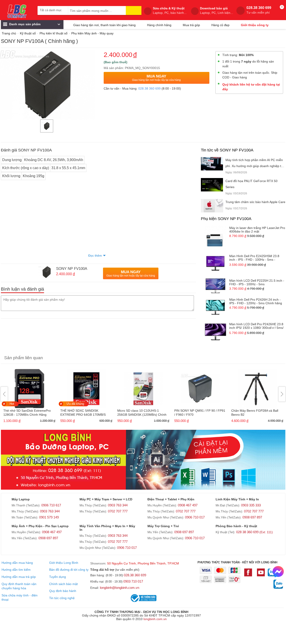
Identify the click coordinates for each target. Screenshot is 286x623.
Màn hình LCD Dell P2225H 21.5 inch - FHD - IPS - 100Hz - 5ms (256, 282)
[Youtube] (261, 574)
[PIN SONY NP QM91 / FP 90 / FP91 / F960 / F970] (200, 387)
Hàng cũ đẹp (220, 25)
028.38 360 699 (258, 10)
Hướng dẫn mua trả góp (19, 577)
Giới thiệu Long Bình (63, 562)
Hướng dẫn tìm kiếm (16, 569)
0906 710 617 (51, 505)
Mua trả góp (191, 25)
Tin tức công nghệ (62, 598)
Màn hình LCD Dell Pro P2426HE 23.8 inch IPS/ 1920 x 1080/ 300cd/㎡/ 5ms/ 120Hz (256, 326)
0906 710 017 (195, 517)
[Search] (133, 10)
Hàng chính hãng (159, 25)
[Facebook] (249, 574)
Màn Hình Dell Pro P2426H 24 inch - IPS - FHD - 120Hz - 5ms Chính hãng (255, 301)
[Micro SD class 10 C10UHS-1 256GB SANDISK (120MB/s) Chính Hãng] (143, 387)
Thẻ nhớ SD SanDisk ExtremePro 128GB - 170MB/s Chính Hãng (27, 412)
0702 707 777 (118, 511)
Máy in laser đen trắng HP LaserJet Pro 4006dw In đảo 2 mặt (257, 229)
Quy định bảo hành (62, 591)
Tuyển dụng (57, 577)
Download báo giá (216, 10)
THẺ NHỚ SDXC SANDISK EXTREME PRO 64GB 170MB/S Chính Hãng (83, 413)
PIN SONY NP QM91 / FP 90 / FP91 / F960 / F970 (199, 412)
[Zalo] (272, 575)
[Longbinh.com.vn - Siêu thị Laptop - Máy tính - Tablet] (17, 11)
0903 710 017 (133, 581)
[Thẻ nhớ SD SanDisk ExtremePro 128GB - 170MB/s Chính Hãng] (29, 387)
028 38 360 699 (254, 532)
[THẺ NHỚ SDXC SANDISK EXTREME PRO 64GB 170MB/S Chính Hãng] (86, 387)
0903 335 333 (251, 505)
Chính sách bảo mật (63, 584)
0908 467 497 (188, 505)
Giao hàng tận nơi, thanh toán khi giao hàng (104, 25)
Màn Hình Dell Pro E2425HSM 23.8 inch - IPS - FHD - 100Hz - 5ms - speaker (254, 258)
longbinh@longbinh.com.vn (119, 587)
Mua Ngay (156, 78)
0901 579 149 (49, 517)
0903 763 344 (50, 511)
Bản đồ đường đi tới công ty (68, 569)
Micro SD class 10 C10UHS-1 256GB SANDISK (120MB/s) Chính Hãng (141, 413)
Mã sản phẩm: (114, 68)
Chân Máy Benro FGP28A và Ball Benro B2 (254, 412)
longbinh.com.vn (155, 619)
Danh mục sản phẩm (24, 24)
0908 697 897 (252, 517)
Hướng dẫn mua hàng (17, 562)
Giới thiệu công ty (255, 25)
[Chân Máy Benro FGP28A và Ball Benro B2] (257, 387)
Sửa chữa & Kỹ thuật (170, 10)
